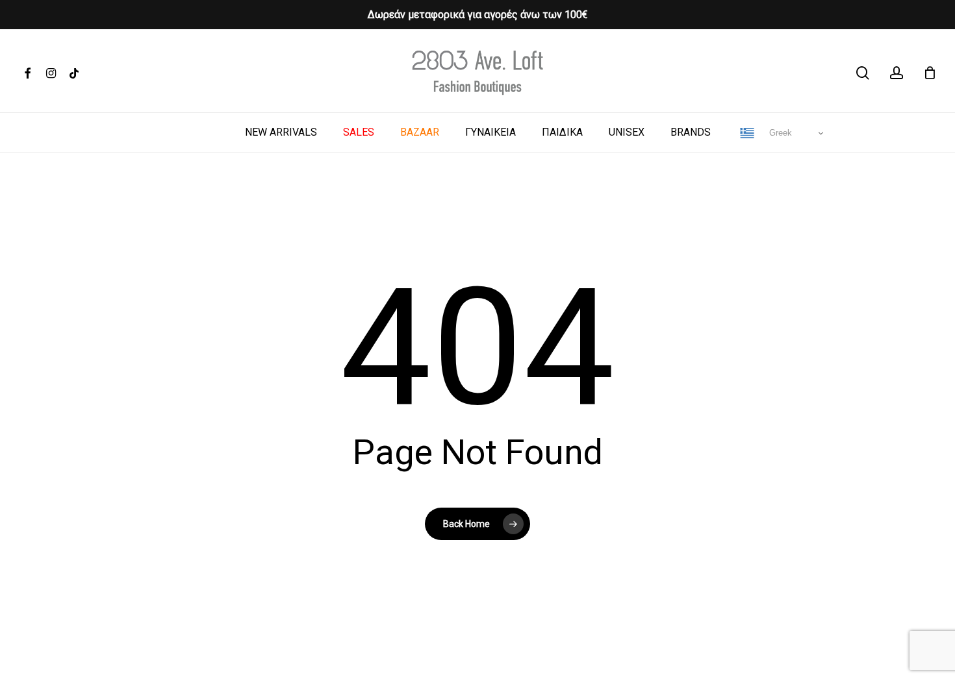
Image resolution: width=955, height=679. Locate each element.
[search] (863, 73)
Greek (779, 133)
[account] (896, 73)
